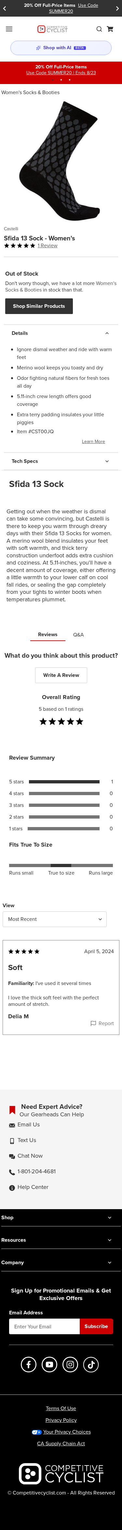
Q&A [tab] (78, 634)
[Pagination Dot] (52, 79)
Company (12, 1262)
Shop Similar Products (39, 306)
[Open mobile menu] (9, 29)
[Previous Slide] (4, 8)
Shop (7, 1217)
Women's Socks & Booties (30, 92)
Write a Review (61, 675)
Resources (13, 1240)
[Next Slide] (117, 8)
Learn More (93, 441)
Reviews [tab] (48, 634)
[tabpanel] (61, 856)
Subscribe (96, 1326)
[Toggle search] (99, 29)
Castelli (11, 229)
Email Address (26, 1312)
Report (106, 1023)
